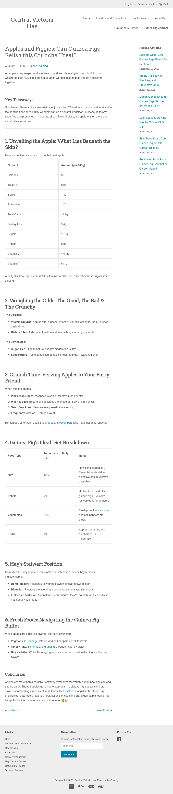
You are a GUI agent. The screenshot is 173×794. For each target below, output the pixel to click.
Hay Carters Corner (126, 28)
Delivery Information (15, 757)
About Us (159, 18)
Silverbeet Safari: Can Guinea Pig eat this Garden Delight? (152, 142)
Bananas (33, 646)
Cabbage (32, 641)
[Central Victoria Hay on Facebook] (119, 739)
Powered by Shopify (107, 780)
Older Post (14, 710)
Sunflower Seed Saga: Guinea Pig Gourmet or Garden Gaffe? (153, 163)
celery (75, 572)
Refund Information (15, 765)
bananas (94, 529)
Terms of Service (14, 770)
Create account (146, 4)
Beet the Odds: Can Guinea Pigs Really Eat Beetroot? (153, 59)
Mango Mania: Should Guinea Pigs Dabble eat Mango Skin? (152, 101)
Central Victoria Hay (32, 23)
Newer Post (102, 710)
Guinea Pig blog (38, 66)
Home (87, 18)
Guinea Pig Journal (155, 28)
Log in (128, 4)
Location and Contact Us (111, 18)
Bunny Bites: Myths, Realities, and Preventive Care (151, 80)
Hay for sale (139, 18)
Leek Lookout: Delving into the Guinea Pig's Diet (152, 122)
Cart (165, 4)
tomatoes (68, 691)
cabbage (103, 510)
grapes (49, 422)
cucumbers (65, 422)
